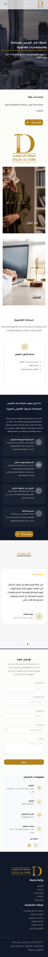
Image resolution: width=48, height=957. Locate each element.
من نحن (40, 889)
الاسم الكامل (39, 683)
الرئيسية (40, 886)
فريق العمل (38, 893)
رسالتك (41, 739)
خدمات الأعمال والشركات (33, 910)
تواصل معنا (38, 900)
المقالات (39, 896)
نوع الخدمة (40, 725)
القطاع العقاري (37, 921)
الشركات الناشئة (37, 914)
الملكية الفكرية (37, 924)
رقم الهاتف (40, 711)
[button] (4, 365)
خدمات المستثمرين (35, 918)
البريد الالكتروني (38, 697)
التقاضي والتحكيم (36, 928)
